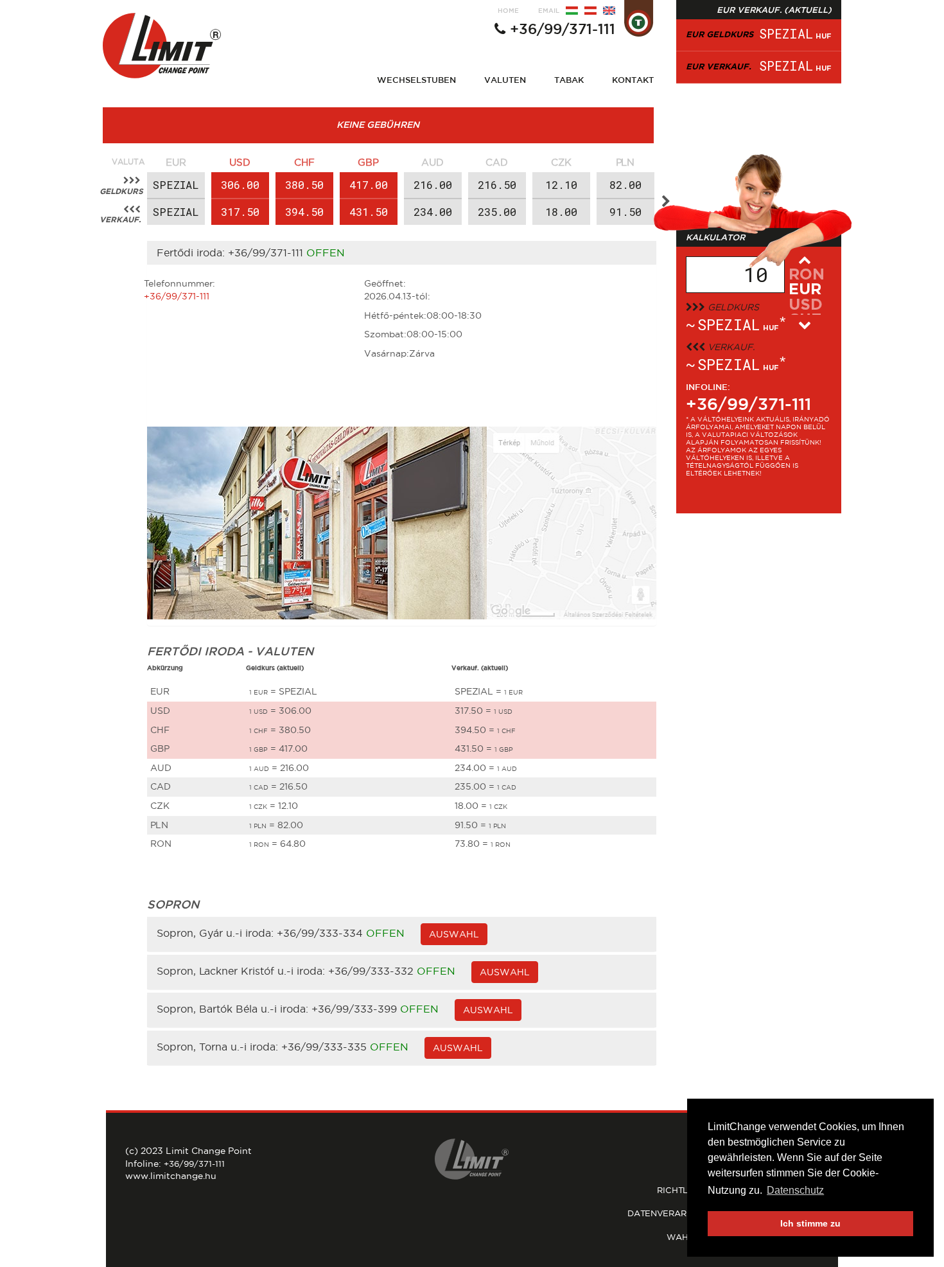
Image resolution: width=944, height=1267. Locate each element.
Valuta (128, 161)
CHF (304, 162)
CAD (496, 162)
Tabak (569, 79)
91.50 (625, 211)
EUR (176, 162)
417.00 (368, 184)
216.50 (497, 184)
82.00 (625, 184)
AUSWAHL (454, 934)
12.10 (561, 184)
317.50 (240, 211)
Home (508, 10)
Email (548, 10)
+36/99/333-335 (324, 1047)
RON (807, 275)
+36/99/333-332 (371, 971)
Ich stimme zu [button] (810, 1223)
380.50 (304, 184)
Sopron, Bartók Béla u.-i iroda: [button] (234, 1009)
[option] (176, 190)
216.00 (433, 184)
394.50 (304, 211)
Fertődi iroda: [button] (192, 252)
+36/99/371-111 (562, 29)
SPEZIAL (176, 184)
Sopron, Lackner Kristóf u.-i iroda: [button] (242, 971)
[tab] (402, 253)
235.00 (497, 211)
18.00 (561, 211)
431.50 (368, 211)
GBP (368, 162)
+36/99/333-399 (354, 1009)
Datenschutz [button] (795, 1190)
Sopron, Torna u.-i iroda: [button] (219, 1047)
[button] (666, 201)
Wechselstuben (416, 79)
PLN (625, 162)
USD (239, 162)
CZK (561, 162)
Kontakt (633, 79)
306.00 (240, 184)
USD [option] (806, 305)
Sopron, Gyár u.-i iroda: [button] (217, 933)
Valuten (505, 79)
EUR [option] (805, 290)
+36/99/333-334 (320, 933)
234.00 (433, 211)
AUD (432, 162)
